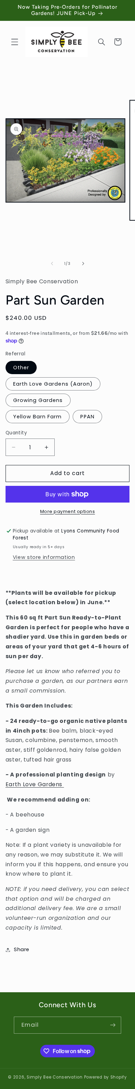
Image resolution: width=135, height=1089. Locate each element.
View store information (44, 557)
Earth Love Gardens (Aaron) (53, 383)
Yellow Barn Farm (37, 416)
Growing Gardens (38, 400)
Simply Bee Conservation (55, 1077)
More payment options (67, 511)
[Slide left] (52, 263)
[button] (14, 42)
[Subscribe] (113, 1025)
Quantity (16, 432)
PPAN (87, 416)
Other (21, 367)
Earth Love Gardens (35, 784)
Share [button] (21, 949)
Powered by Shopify (105, 1077)
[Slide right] (83, 263)
